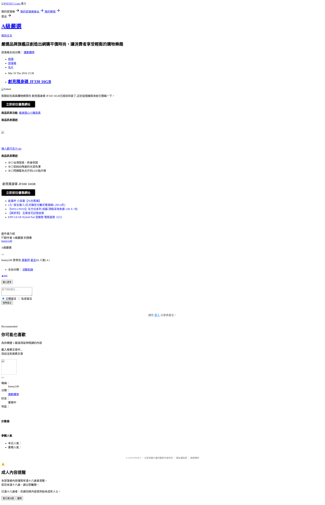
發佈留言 (7, 303)
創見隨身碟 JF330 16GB (29, 81)
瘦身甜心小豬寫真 (30, 112)
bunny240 (6, 241)
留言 (33, 260)
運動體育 (29, 52)
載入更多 (7, 282)
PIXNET (137, 458)
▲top (4, 275)
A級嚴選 (11, 26)
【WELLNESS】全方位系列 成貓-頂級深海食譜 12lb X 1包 (43, 209)
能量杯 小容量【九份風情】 (24, 200)
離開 (19, 498)
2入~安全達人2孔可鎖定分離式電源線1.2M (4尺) (36, 204)
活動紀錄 (27, 269)
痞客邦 (26, 260)
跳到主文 (6, 35)
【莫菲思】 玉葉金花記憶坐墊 (26, 213)
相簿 (11, 59)
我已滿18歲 (8, 498)
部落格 (12, 63)
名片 (11, 67)
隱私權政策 (181, 458)
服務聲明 (194, 458)
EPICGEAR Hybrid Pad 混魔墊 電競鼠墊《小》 (35, 217)
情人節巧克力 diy (11, 148)
